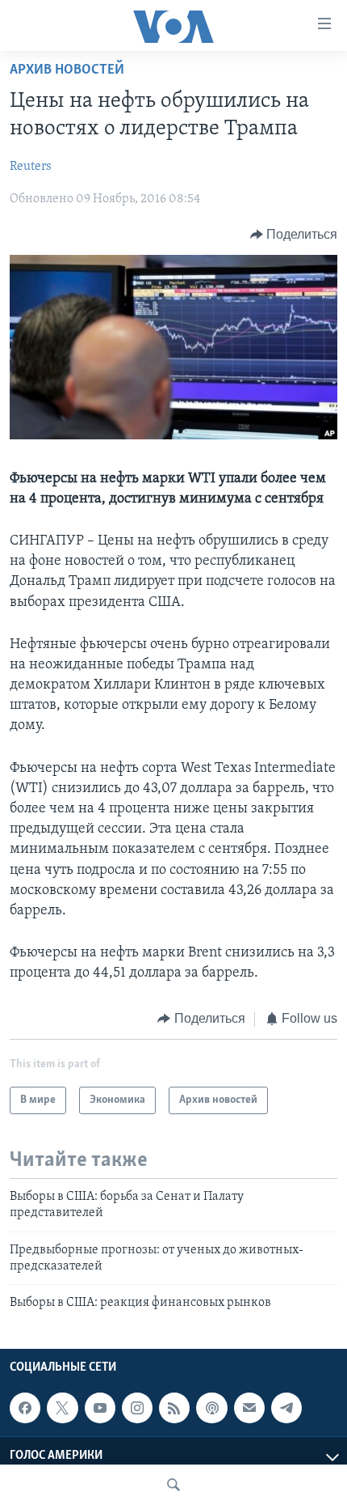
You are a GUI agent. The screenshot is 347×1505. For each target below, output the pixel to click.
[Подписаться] (249, 1408)
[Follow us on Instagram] (137, 1408)
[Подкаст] (211, 1408)
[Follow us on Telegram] (286, 1408)
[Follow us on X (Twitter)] (62, 1408)
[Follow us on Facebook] (25, 1408)
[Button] (294, 234)
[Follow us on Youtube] (100, 1408)
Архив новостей (67, 70)
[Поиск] (173, 1485)
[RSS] (174, 1408)
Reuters (31, 166)
